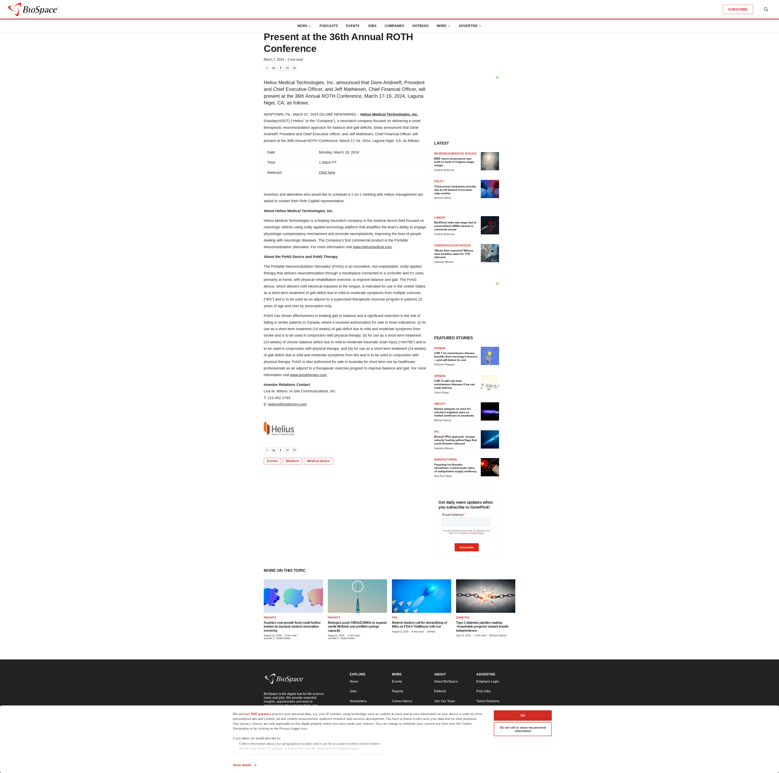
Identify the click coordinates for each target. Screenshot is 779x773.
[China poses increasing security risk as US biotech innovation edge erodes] (490, 189)
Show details (242, 765)
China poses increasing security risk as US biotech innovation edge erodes (455, 190)
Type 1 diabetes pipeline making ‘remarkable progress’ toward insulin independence (482, 626)
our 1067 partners (258, 714)
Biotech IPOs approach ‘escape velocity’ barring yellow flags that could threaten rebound (455, 440)
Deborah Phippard (444, 364)
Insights (270, 617)
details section (371, 754)
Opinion (439, 348)
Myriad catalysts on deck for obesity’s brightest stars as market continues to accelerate (454, 412)
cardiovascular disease (452, 245)
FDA (394, 617)
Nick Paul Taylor (443, 476)
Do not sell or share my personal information (523, 729)
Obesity (440, 403)
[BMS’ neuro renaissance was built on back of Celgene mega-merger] (490, 161)
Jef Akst (431, 631)
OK (523, 715)
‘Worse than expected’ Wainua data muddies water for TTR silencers (453, 254)
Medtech (292, 461)
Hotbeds (420, 26)
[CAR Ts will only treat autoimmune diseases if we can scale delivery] (490, 384)
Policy (439, 181)
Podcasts (329, 26)
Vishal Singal (441, 392)
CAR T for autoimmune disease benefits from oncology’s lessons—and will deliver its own (455, 356)
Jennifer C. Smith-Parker (277, 638)
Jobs (372, 26)
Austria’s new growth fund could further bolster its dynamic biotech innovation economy (292, 626)
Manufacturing (445, 459)
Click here (327, 173)
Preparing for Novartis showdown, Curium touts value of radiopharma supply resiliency (455, 468)
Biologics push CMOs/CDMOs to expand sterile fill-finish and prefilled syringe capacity (357, 626)
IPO (436, 431)
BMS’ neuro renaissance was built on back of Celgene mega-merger (454, 162)
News (302, 26)
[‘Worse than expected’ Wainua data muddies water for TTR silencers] (490, 253)
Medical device (318, 461)
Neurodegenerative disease (455, 153)
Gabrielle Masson (444, 262)
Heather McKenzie (444, 170)
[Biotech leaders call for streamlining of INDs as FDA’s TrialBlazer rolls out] (421, 596)
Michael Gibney (442, 197)
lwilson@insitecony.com (287, 404)
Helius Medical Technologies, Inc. (389, 114)
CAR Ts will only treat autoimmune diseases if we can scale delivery (454, 384)
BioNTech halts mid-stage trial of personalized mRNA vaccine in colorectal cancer (455, 226)
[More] (309, 26)
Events (352, 26)
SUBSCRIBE (738, 9)
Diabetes (462, 617)
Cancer (439, 217)
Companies (394, 26)
